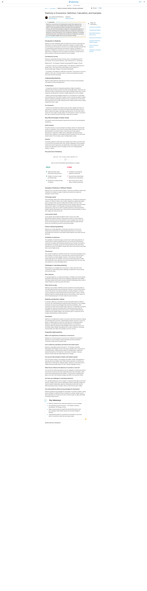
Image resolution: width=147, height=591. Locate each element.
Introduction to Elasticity (95, 27)
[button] (99, 8)
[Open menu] (2, 2)
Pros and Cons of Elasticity (95, 37)
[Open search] (144, 2)
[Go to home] (73, 2)
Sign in (140, 1)
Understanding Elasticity (95, 30)
